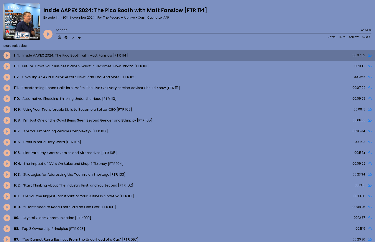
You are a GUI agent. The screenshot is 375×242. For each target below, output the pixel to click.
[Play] (48, 34)
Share (366, 37)
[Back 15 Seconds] (59, 37)
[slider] (57, 33)
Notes (332, 37)
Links (342, 37)
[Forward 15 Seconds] (66, 37)
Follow (354, 37)
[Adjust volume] (79, 37)
